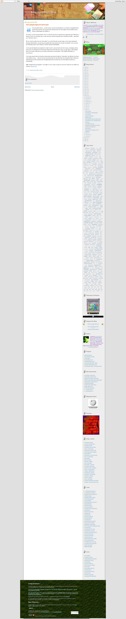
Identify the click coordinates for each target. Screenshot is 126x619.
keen (94, 211)
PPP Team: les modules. (90, 565)
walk (86, 282)
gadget (95, 194)
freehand (86, 193)
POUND (94, 238)
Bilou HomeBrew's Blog (43, 12)
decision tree (86, 174)
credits (96, 171)
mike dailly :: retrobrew (89, 464)
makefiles (85, 218)
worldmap (96, 285)
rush (100, 247)
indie (101, 206)
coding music (35, 605)
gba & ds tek (87, 510)
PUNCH (94, 240)
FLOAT (97, 190)
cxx (87, 172)
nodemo (100, 227)
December (87, 97)
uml (90, 278)
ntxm (99, 228)
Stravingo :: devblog (89, 475)
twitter (85, 276)
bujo (99, 162)
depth (85, 175)
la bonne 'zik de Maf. (89, 574)
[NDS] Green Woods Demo (90, 384)
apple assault (89, 154)
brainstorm (95, 162)
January (87, 136)
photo (92, 234)
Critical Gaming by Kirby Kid (91, 502)
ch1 (95, 165)
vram (99, 281)
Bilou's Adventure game (92, 29)
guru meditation (97, 202)
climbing (95, 167)
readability (99, 243)
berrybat (89, 160)
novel (96, 228)
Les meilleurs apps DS (89, 568)
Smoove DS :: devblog (89, 472)
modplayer (99, 221)
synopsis (100, 266)
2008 (85, 95)
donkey (97, 178)
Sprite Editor (87, 358)
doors (102, 178)
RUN (92, 247)
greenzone (88, 201)
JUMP (85, 211)
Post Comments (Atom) (38, 90)
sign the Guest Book (99, 34)
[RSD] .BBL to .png (89, 386)
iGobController (92, 206)
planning (94, 236)
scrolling (91, 252)
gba (101, 197)
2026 (85, 67)
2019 (85, 78)
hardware (98, 203)
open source (89, 231)
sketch (94, 255)
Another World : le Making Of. (91, 494)
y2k (92, 286)
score (86, 250)
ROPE (85, 247)
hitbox (90, 205)
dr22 (101, 180)
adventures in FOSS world (90, 450)
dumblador (87, 184)
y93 (90, 289)
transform (93, 274)
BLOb (84, 161)
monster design (88, 223)
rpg (89, 247)
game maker (96, 196)
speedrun (91, 259)
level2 (93, 215)
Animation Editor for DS (90, 361)
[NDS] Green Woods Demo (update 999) (93, 379)
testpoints (97, 268)
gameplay (96, 197)
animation (88, 152)
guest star (98, 200)
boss (102, 161)
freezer (90, 193)
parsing (101, 231)
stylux (86, 265)
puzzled (86, 241)
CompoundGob (98, 170)
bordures (98, 161)
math (94, 218)
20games (87, 148)
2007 (85, 137)
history (85, 205)
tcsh (93, 268)
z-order (97, 290)
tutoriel (95, 275)
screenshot (97, 250)
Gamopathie (87, 555)
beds (85, 159)
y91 (84, 289)
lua (100, 217)
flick (90, 190)
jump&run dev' (88, 514)
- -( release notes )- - (89, 389)
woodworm (86, 285)
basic (100, 158)
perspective (87, 234)
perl (101, 233)
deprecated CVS (46, 611)
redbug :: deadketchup (89, 470)
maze (97, 218)
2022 (85, 73)
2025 (85, 68)
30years (97, 148)
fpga (101, 191)
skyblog (99, 255)
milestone (87, 221)
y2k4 (86, 288)
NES (90, 225)
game (100, 194)
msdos (85, 224)
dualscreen (99, 183)
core (91, 171)
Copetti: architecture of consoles (91, 480)
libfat (98, 215)
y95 (96, 289)
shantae (89, 253)
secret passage (98, 252)
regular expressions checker (91, 532)
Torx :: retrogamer (88, 478)
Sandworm (86, 249)
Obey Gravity (88, 111)
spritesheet (87, 262)
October (87, 100)
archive (100, 155)
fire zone (100, 189)
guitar (91, 202)
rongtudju (98, 246)
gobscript (95, 199)
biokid (98, 159)
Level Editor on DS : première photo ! (93, 120)
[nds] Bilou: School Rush (90, 375)
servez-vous (34, 66)
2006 (85, 139)
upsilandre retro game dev (90, 447)
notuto (92, 228)
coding (100, 167)
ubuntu (96, 276)
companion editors (87, 30)
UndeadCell (95, 278)
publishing (89, 240)
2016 (85, 82)
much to (99, 30)
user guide (87, 279)
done (93, 178)
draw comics (92, 341)
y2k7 (91, 288)
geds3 (86, 199)
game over (89, 197)
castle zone (86, 165)
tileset (94, 271)
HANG (93, 203)
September (87, 101)
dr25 (91, 181)
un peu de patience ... (89, 115)
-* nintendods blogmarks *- (90, 491)
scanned (91, 249)
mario (90, 218)
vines (96, 281)
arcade (97, 155)
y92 (87, 289)
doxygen (93, 180)
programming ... (88, 527)
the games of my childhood (33, 593)
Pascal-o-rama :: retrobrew (90, 467)
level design (97, 214)
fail (85, 187)
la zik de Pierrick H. (89, 563)
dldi (90, 178)
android (98, 151)
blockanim (88, 161)
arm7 (86, 157)
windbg (92, 284)
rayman (94, 243)
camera (90, 164)
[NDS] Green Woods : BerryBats (91, 378)
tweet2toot (100, 275)
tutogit (86, 275)
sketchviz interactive (89, 535)
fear (91, 187)
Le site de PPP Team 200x (90, 576)
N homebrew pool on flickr (90, 521)
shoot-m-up (99, 253)
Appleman (87, 131)
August (87, 103)
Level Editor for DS (89, 359)
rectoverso (92, 244)
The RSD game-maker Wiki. (91, 543)
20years (93, 148)
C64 (102, 162)
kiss (93, 212)
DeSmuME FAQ (88, 503)
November (87, 98)
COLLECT (88, 168)
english (99, 185)
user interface (94, 279)
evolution (89, 186)
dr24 (88, 181)
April (86, 109)
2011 (85, 90)
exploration (100, 186)
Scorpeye (91, 250)
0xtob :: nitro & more (89, 448)
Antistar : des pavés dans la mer (91, 482)
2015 (85, 84)
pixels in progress (96, 58)
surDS (85, 266)
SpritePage (97, 260)
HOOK (101, 205)
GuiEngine (86, 202)
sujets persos (88, 572)
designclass (98, 175)
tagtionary (86, 268)
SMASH (90, 256)
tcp (90, 268)
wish (95, 284)
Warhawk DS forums (89, 560)
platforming (100, 236)
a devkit (99, 25)
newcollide (98, 226)
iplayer (96, 209)
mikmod (99, 219)
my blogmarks (88, 519)
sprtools (93, 262)
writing (101, 285)
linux (86, 217)
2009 (85, 93)
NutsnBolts (85, 230)
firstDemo (86, 190)
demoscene (99, 174)
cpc (93, 171)
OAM (90, 230)
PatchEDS (86, 233)
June (86, 106)
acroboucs (87, 149)
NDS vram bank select (89, 522)
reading (87, 244)
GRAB (100, 199)
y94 (93, 289)
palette (97, 231)
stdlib (94, 263)
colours (86, 170)
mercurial (54, 611)
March (86, 132)
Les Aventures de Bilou (89, 356)
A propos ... (87, 122)
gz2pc (90, 203)
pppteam (100, 238)
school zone (98, 249)
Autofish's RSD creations (90, 497)
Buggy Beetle (88, 128)
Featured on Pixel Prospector (91, 508)
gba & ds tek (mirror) (89, 511)
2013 (85, 87)
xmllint (89, 286)
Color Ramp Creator (89, 498)
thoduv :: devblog (88, 477)
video (92, 281)
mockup (93, 221)
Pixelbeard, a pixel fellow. (90, 524)
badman (90, 158)
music (89, 224)
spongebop (99, 259)
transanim (88, 274)
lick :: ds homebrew (89, 456)
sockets (101, 256)
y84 (96, 288)
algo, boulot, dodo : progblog (91, 451)
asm (100, 157)
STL (96, 263)
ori (93, 231)
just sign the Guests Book (93, 326)
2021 (85, 75)
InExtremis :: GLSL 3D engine (91, 455)
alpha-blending (89, 151)
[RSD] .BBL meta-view (89, 387)
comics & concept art (87, 58)
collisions (98, 168)
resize (86, 245)
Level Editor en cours (89, 123)
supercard (90, 265)
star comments (99, 262)
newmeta (92, 227)
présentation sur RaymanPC (91, 558)
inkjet (86, 208)
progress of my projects (93, 27)
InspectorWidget (96, 208)
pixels (89, 236)
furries (90, 194)
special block (97, 257)
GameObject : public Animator (91, 112)
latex (99, 212)
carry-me (100, 164)
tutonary (90, 275)
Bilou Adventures (88, 355)
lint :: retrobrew (88, 459)
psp (85, 240)
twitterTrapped (91, 276)
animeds (94, 152)
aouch (100, 152)
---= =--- (93, 346)
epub (85, 186)
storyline (100, 263)
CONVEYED (86, 171)
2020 (85, 76)
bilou (94, 160)
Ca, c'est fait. (88, 114)
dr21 (97, 180)
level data (90, 214)
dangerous (91, 172)
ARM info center (88, 495)
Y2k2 (98, 286)
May (86, 108)
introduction (92, 209)
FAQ (88, 187)
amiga (94, 151)
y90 (101, 288)
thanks (102, 268)
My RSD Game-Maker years (91, 364)
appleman (88, 155)
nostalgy (87, 228)
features (99, 187)
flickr (93, 190)
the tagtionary (67, 596)
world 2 (92, 285)
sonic (87, 257)
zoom (101, 290)
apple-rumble (97, 154)
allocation (99, 149)
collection (93, 168)
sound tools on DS (89, 536)
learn (102, 30)
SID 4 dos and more (89, 533)
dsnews (94, 183)
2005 (85, 140)
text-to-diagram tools (89, 540)
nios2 (97, 227)
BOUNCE (89, 162)
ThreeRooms (93, 269)
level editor (36, 70)
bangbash (95, 158)
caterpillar (91, 165)
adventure (93, 149)
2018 (85, 79)
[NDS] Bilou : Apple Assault (90, 376)
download (32, 70)
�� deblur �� (88, 546)
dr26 (95, 181)
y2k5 (89, 288)
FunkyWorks (87, 561)
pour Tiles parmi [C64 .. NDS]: (91, 362)
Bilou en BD (87, 566)
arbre (93, 155)
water (89, 282)
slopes (86, 256)
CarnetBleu (94, 164)
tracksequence (94, 272)
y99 (87, 290)
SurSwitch (91, 266)
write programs (97, 340)
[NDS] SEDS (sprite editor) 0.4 (91, 381)
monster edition (98, 223)
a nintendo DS (91, 25)
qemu (95, 241)
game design (88, 196)
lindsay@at (87, 458)
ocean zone (98, 230)
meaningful (101, 218)
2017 (85, 81)
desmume (88, 177)
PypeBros (98, 338)
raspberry (89, 243)
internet (87, 209)
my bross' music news (89, 466)
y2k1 (95, 286)
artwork (91, 157)
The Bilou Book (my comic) (90, 541)
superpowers (97, 265)
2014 (85, 86)
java (100, 209)
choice (85, 167)
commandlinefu (88, 500)
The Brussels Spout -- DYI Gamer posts (93, 366)
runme (96, 247)
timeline (98, 271)
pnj (97, 237)
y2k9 (94, 288)
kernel (98, 211)
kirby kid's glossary (89, 516)
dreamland (100, 181)
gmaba (89, 199)
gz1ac (86, 203)
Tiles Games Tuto (88, 544)
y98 (85, 290)
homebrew (95, 205)
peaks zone (91, 233)
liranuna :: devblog (88, 461)
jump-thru (90, 211)
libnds (101, 215)
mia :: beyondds (88, 463)
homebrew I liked (61, 592)
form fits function (95, 191)
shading (85, 253)
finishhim (95, 189)
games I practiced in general (48, 593)
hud (86, 206)
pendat (97, 233)
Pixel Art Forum (88, 569)
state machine (88, 263)
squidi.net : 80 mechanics (90, 474)
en (95, 57)
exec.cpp (94, 186)
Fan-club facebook (89, 506)
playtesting (93, 237)
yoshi (90, 290)
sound (91, 257)
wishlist (98, 284)
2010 (85, 92)
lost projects (91, 217)
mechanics (88, 220)
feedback (86, 189)
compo (91, 169)
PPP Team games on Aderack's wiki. (92, 525)
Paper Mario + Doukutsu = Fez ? (92, 129)
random (85, 243)
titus (102, 271)
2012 (85, 89)
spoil (94, 259)
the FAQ (89, 31)
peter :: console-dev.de (89, 469)
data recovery (99, 172)
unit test (100, 278)
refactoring (99, 244)
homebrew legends (89, 442)
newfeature (87, 227)
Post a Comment (28, 83)
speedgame (86, 259)
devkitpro (98, 177)
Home (52, 86)
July (86, 104)
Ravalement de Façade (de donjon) (92, 125)
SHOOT (94, 253)
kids (90, 212)
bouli (84, 162)
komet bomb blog (88, 517)
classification (90, 167)
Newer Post (28, 86)
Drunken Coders (88, 505)
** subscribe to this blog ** (90, 492)
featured (94, 187)
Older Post (77, 86)
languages (96, 212)
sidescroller (88, 255)
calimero (85, 164)
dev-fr (93, 177)
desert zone (90, 175)
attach (85, 158)
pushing (99, 240)
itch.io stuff (96, 60)
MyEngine (100, 224)
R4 (97, 241)
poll (100, 237)
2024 (85, 70)
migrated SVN (59, 611)
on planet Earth (98, 336)
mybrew (41, 70)
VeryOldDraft (87, 281)
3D (100, 148)
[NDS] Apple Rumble (89, 383)
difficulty (85, 178)
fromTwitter (95, 193)
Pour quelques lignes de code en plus (37, 25)
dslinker (89, 183)
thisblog (86, 269)
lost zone (97, 217)
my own (84, 26)
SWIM (96, 266)
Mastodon (57, 599)
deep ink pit (92, 174)
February (87, 134)
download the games (87, 57)
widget (100, 282)
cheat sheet (99, 165)
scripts (86, 252)
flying (88, 191)
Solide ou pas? (88, 117)
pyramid (91, 241)
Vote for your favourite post (93, 323)
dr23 (84, 181)
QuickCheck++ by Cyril (90, 530)
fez (91, 189)
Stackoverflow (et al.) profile (91, 538)
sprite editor (90, 260)
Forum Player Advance (89, 571)
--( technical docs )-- (89, 391)
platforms (87, 237)
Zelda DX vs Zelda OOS (90, 126)
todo (85, 272)
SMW (94, 256)
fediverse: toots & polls (87, 60)
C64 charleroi (88, 453)
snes (98, 256)
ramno (101, 241)
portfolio (85, 238)
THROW (100, 269)
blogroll (93, 161)
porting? (90, 238)
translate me (99, 274)
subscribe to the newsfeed (93, 329)
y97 (102, 289)
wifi (87, 284)
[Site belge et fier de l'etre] (31, 615)
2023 (85, 72)
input (90, 208)
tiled (90, 271)
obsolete (94, 230)
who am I (94, 282)
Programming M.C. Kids (90, 529)
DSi (85, 183)
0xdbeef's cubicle (88, 445)
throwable (85, 271)
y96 (99, 289)
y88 (98, 288)
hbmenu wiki (87, 513)
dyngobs (93, 184)
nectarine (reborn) (88, 557)
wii (89, 284)
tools (89, 272)
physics (97, 234)
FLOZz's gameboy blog (90, 443)
